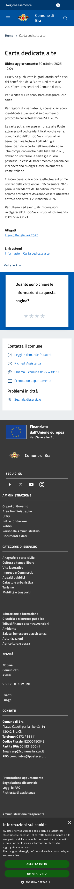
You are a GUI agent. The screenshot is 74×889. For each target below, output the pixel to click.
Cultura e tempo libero (18, 562)
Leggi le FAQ (11, 787)
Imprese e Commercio (18, 572)
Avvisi (6, 674)
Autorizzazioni (12, 638)
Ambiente (9, 628)
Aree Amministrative (17, 511)
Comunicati (10, 669)
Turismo (8, 587)
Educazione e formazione (20, 613)
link (17, 855)
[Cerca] (65, 18)
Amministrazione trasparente (23, 813)
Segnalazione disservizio (20, 782)
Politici (7, 525)
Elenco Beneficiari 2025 (21, 235)
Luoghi (7, 699)
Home (9, 35)
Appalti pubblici (13, 577)
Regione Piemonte (19, 4)
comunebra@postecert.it (28, 756)
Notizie (7, 665)
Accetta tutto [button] (37, 864)
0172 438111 (26, 736)
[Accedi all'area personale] (58, 5)
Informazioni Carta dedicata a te (27, 253)
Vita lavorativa (12, 567)
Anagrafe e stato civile (18, 557)
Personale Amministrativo (21, 530)
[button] (37, 882)
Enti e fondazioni (14, 521)
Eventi (7, 694)
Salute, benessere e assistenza (24, 633)
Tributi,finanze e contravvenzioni (25, 623)
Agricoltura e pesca (16, 643)
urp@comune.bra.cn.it (28, 751)
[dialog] (37, 853)
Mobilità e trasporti (16, 592)
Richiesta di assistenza (18, 792)
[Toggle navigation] (8, 17)
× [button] (69, 822)
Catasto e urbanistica (17, 582)
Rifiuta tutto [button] (37, 873)
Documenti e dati (14, 535)
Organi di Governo (15, 506)
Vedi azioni (10, 265)
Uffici (6, 516)
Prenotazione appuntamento (22, 777)
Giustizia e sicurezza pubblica (23, 618)
